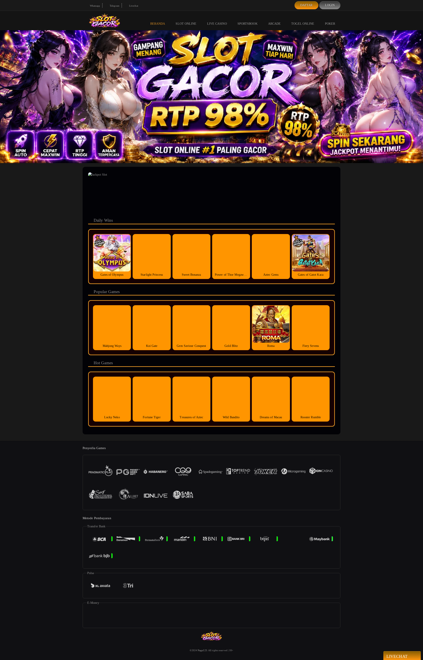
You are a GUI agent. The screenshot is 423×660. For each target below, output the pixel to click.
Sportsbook (247, 23)
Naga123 (202, 650)
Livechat (133, 5)
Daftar (306, 5)
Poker (330, 23)
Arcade (274, 23)
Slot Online (186, 23)
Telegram (114, 5)
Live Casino (217, 23)
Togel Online (302, 23)
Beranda (157, 23)
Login (330, 5)
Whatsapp (94, 5)
